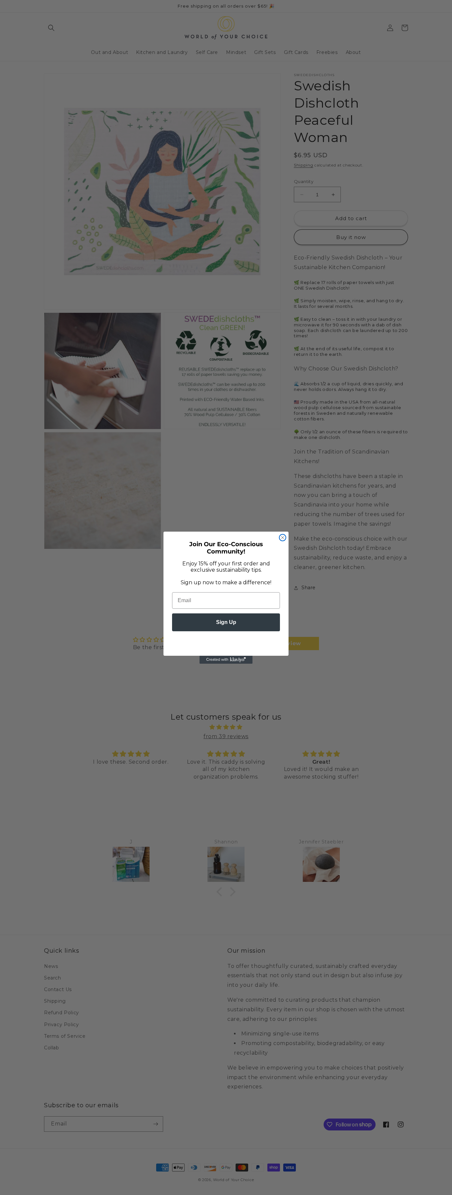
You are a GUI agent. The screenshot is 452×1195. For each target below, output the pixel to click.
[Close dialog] (282, 537)
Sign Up (226, 622)
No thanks (226, 642)
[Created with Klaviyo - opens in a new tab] (226, 660)
